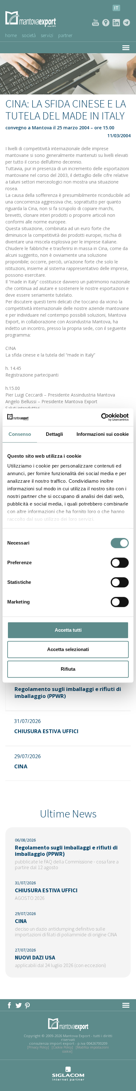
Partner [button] (65, 35)
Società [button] (29, 35)
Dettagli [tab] (54, 434)
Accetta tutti (68, 630)
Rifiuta (68, 669)
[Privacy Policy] (38, 1047)
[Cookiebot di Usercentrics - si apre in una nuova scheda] (101, 417)
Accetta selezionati (68, 649)
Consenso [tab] (20, 434)
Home (11, 35)
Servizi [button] (47, 35)
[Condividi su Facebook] (10, 1005)
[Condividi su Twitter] (19, 1005)
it (116, 8)
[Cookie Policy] (62, 1047)
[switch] (120, 563)
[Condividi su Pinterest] (28, 1005)
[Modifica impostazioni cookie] (85, 1049)
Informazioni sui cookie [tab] (103, 434)
